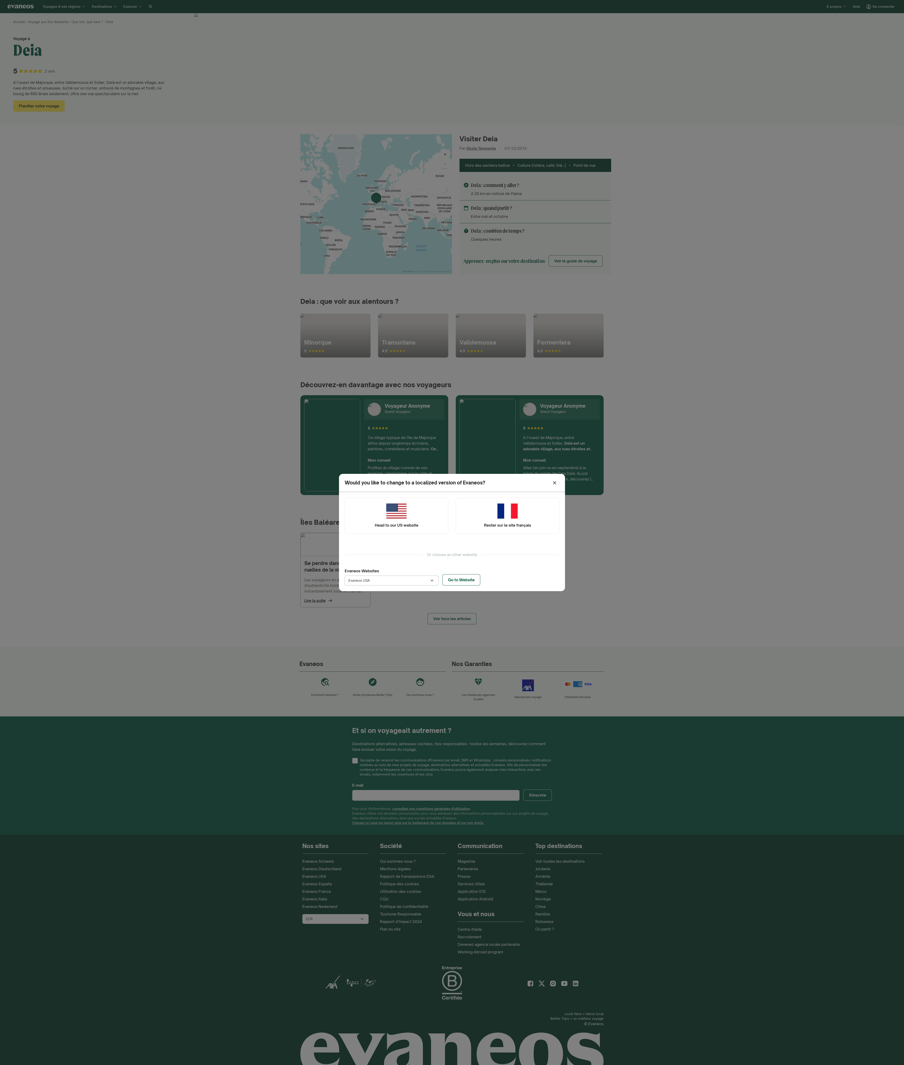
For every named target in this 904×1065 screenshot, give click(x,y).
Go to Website (461, 579)
